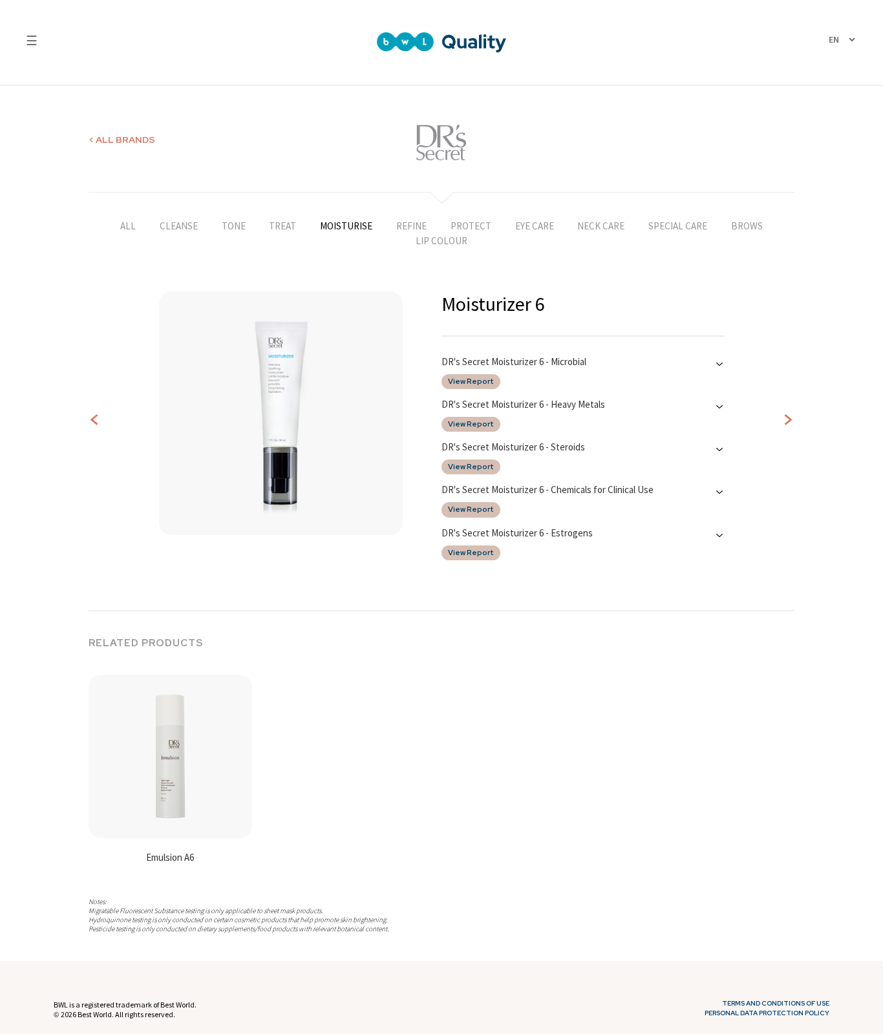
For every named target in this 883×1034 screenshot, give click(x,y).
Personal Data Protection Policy (767, 1013)
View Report (471, 381)
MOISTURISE (346, 226)
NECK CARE (600, 226)
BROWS (747, 226)
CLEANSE (179, 226)
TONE (234, 226)
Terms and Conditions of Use (775, 1004)
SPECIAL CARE (677, 226)
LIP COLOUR (441, 241)
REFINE (411, 226)
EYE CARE (534, 226)
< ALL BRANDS (122, 139)
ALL (128, 226)
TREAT (282, 226)
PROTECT (471, 226)
